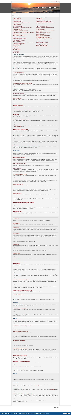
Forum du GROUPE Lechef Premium (45, 7)
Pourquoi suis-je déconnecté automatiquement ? (18, 23)
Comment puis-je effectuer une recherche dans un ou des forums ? (43, 32)
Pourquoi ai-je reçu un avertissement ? (17, 41)
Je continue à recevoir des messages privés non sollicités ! (42, 26)
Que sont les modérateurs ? (39, 19)
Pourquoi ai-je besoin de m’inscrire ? (17, 18)
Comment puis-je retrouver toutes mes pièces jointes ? (42, 42)
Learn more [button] (47, 413)
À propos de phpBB (37, 385)
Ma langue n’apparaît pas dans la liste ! (17, 29)
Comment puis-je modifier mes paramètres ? (18, 26)
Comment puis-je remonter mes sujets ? (17, 44)
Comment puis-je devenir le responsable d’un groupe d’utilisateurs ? (43, 21)
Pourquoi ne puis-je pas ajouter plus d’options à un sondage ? (20, 38)
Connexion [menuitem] (57, 1)
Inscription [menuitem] (53, 1)
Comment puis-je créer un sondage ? (17, 37)
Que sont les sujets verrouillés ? (16, 51)
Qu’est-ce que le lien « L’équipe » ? (40, 23)
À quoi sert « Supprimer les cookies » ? (17, 24)
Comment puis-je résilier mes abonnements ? (41, 39)
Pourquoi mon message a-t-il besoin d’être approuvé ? (19, 43)
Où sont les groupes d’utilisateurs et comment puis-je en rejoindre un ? (44, 20)
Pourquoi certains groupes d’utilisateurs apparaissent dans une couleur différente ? (45, 22)
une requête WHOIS (31, 394)
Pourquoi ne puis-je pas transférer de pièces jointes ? (19, 40)
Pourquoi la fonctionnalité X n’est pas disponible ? (41, 45)
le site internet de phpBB (18, 126)
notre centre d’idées (52, 389)
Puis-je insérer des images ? (16, 48)
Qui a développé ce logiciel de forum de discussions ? (42, 44)
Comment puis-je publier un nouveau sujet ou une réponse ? (19, 35)
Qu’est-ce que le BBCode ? (16, 46)
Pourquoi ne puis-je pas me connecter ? (17, 21)
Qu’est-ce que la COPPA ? (16, 19)
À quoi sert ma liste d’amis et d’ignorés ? (40, 29)
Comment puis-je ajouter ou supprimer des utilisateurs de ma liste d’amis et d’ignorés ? (45, 30)
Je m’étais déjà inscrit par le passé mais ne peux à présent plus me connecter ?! (22, 22)
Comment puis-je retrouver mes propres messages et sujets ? (43, 35)
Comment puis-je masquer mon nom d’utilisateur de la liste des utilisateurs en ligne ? (22, 27)
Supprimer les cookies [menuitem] (56, 407)
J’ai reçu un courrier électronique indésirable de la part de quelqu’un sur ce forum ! (45, 27)
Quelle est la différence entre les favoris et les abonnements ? (43, 37)
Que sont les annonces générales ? (17, 49)
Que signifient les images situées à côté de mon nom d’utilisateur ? (20, 30)
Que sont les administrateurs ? (39, 18)
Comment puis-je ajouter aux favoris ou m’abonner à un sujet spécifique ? (44, 38)
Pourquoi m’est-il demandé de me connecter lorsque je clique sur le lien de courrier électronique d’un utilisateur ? (23, 33)
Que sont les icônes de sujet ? (16, 52)
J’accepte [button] (66, 413)
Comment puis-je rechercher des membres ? (41, 34)
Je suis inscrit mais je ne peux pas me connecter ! (18, 20)
